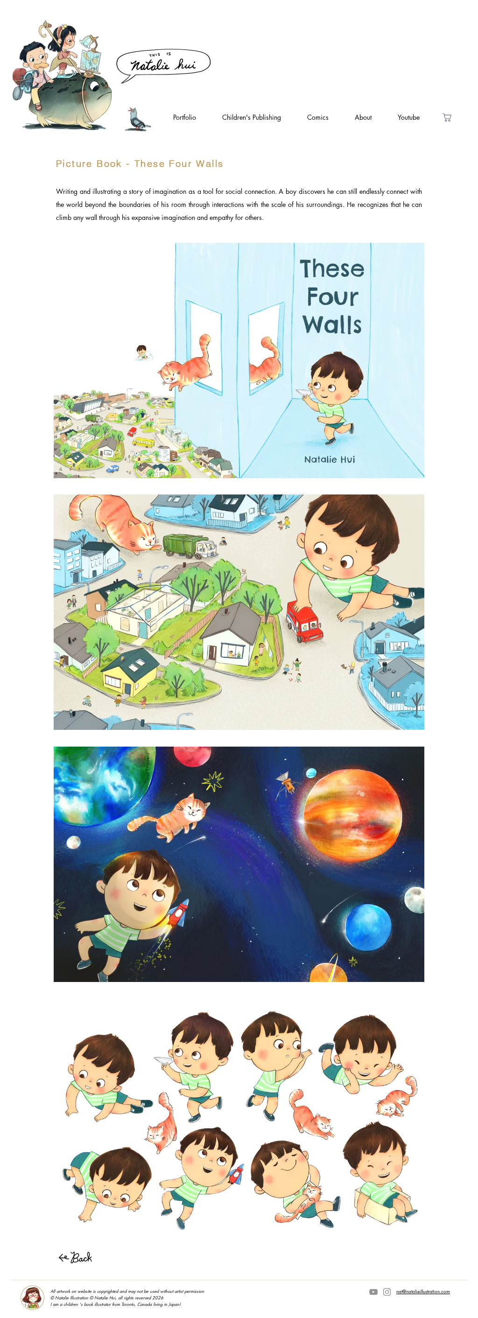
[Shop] (447, 117)
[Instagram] (387, 1292)
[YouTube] (373, 1292)
